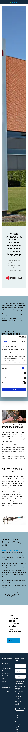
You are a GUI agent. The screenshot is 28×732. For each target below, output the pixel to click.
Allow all (14, 389)
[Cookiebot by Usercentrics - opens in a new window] (19, 337)
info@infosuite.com (8, 676)
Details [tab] (14, 341)
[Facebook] (3, 691)
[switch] (24, 373)
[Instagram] (5, 691)
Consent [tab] (5, 341)
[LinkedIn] (8, 691)
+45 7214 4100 (6, 673)
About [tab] (23, 341)
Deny (14, 394)
